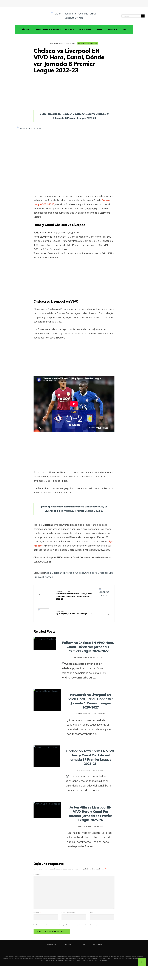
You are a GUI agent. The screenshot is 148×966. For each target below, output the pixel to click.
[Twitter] (7, 16)
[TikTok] (11, 16)
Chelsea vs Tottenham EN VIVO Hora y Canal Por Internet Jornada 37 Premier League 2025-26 (90, 757)
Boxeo (100, 29)
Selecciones (85, 29)
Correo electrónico (69, 913)
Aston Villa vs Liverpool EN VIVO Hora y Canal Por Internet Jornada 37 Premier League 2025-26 (90, 813)
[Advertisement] (74, 89)
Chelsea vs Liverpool (96, 572)
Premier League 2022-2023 (87, 43)
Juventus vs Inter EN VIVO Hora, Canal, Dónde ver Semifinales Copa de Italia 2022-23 (74, 595)
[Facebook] (4, 16)
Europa (69, 29)
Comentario (38, 874)
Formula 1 (113, 29)
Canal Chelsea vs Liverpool (59, 572)
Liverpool (48, 577)
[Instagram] (14, 16)
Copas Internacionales (47, 29)
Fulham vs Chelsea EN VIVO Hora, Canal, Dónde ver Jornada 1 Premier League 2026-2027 (88, 647)
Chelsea (79, 572)
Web (91, 913)
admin (61, 43)
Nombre (37, 913)
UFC (124, 29)
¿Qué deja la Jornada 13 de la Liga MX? (74, 612)
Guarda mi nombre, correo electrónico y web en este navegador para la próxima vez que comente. (71, 925)
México (25, 29)
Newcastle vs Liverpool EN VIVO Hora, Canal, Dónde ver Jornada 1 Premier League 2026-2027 (90, 701)
